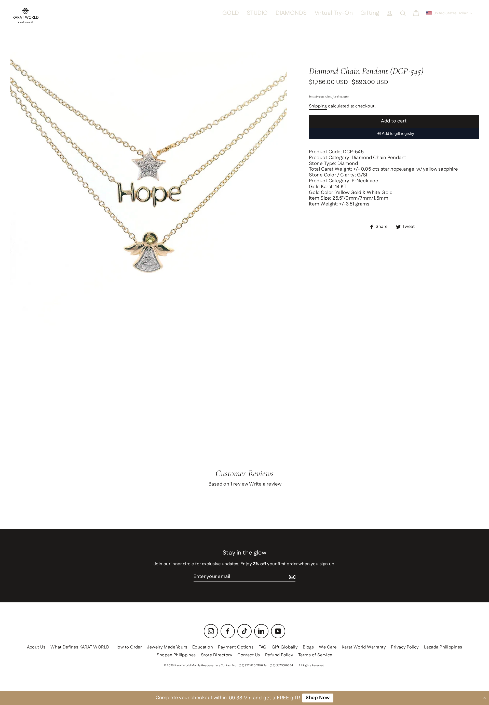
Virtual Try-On (334, 13)
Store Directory (216, 655)
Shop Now (318, 697)
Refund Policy (279, 655)
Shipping (318, 106)
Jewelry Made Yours (167, 647)
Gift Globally (285, 647)
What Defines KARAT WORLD (79, 647)
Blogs (308, 647)
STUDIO (257, 13)
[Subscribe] (292, 577)
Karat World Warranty (364, 647)
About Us (36, 647)
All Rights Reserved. (312, 665)
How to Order (128, 647)
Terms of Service (315, 655)
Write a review (265, 484)
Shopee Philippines (176, 655)
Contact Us (248, 655)
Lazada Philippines (443, 647)
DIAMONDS (291, 13)
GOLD (230, 13)
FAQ (262, 647)
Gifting (369, 13)
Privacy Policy (405, 647)
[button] (449, 13)
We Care (327, 647)
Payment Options (235, 647)
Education (202, 647)
